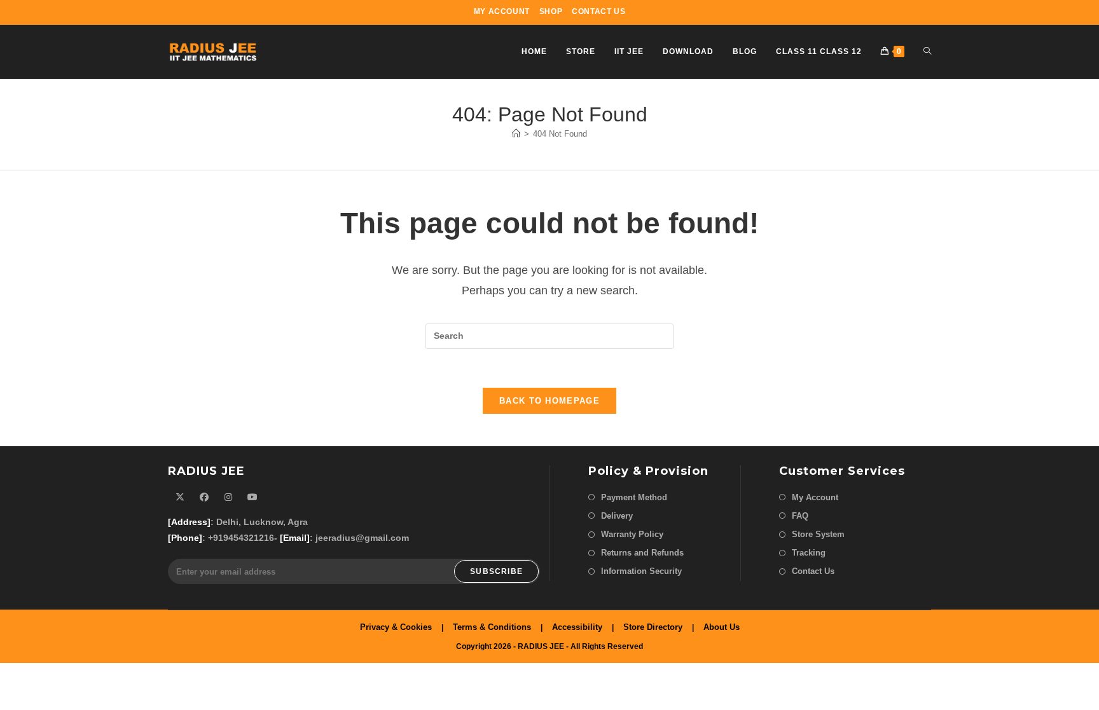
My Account (502, 11)
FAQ (800, 516)
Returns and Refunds (642, 552)
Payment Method (634, 497)
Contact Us (598, 11)
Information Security (641, 571)
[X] (180, 497)
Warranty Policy (632, 534)
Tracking (809, 552)
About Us (721, 627)
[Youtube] (252, 497)
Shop (550, 11)
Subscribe (496, 571)
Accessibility (577, 627)
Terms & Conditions (492, 627)
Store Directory (652, 627)
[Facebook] (204, 497)
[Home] (516, 134)
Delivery (617, 516)
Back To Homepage (549, 401)
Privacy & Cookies (396, 627)
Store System (818, 534)
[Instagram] (228, 497)
